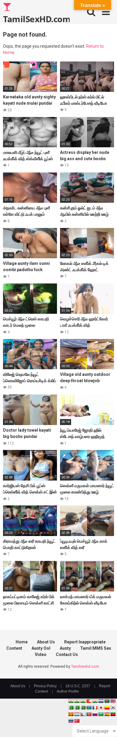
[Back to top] (106, 725)
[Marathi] (89, 701)
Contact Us (67, 654)
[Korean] (113, 707)
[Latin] (71, 714)
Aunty (65, 648)
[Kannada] (107, 707)
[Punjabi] (77, 707)
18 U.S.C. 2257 (77, 686)
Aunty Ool (41, 648)
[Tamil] (83, 701)
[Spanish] (107, 714)
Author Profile (68, 691)
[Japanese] (101, 707)
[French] (95, 707)
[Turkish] (77, 720)
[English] (113, 701)
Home (22, 642)
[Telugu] (113, 714)
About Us (46, 642)
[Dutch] (101, 701)
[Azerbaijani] (89, 707)
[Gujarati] (71, 701)
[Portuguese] (89, 714)
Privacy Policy (45, 686)
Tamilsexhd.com (85, 666)
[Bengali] (107, 701)
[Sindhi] (71, 707)
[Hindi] (95, 701)
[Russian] (95, 714)
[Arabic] (101, 714)
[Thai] (71, 720)
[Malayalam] (77, 701)
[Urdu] (83, 707)
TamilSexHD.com (36, 18)
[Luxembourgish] (77, 714)
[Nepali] (83, 714)
